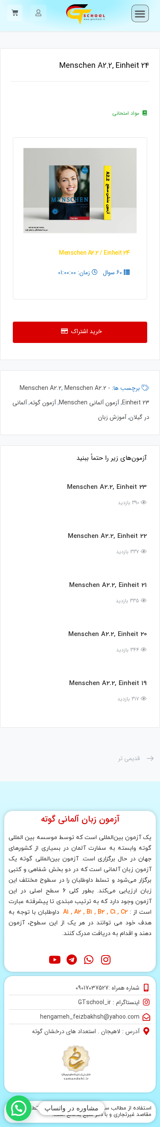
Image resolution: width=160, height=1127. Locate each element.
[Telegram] (71, 960)
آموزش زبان (112, 417)
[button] (140, 13)
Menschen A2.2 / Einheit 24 (94, 253)
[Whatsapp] (88, 960)
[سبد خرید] (15, 13)
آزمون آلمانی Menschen (89, 402)
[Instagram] (105, 960)
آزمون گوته (43, 402)
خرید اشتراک (85, 331)
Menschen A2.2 (40, 388)
